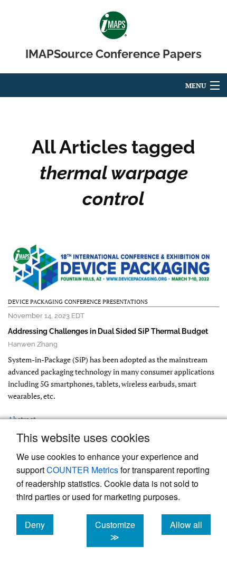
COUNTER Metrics (82, 470)
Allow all (190, 524)
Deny (39, 524)
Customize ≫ (119, 531)
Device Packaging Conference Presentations (78, 301)
